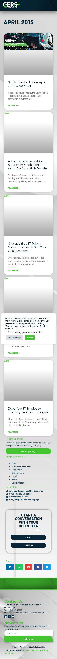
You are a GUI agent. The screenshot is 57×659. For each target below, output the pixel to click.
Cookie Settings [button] (14, 338)
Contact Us (13, 601)
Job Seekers (18, 473)
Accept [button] (30, 338)
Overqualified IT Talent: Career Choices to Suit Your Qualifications (27, 247)
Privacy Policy (30, 650)
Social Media (18, 483)
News (14, 479)
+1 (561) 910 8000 (28, 530)
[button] (51, 5)
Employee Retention (21, 466)
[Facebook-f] (9, 616)
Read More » (14, 106)
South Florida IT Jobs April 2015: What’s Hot (27, 84)
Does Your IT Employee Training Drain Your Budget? (28, 410)
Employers (17, 469)
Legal (14, 476)
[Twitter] (13, 616)
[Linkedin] (5, 616)
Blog (14, 463)
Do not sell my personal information (25, 332)
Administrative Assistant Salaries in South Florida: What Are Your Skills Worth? (27, 164)
